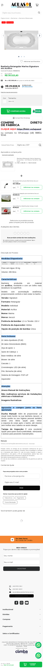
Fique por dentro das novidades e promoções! (21, 549)
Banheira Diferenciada (26, 18)
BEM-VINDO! (21, 548)
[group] (21, 539)
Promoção (10, 22)
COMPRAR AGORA (17, 111)
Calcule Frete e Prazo (7, 145)
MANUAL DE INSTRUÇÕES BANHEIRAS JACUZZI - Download (18, 443)
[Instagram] (21, 604)
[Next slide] (39, 35)
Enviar (21, 488)
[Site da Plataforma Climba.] (21, 651)
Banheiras (14, 18)
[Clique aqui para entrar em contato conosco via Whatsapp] (38, 645)
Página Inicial (5, 18)
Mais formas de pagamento (9, 92)
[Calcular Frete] (40, 145)
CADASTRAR (21, 568)
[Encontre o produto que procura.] (39, 12)
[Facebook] (16, 604)
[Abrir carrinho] (38, 5)
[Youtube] (27, 604)
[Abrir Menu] (2, 5)
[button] (18, 56)
